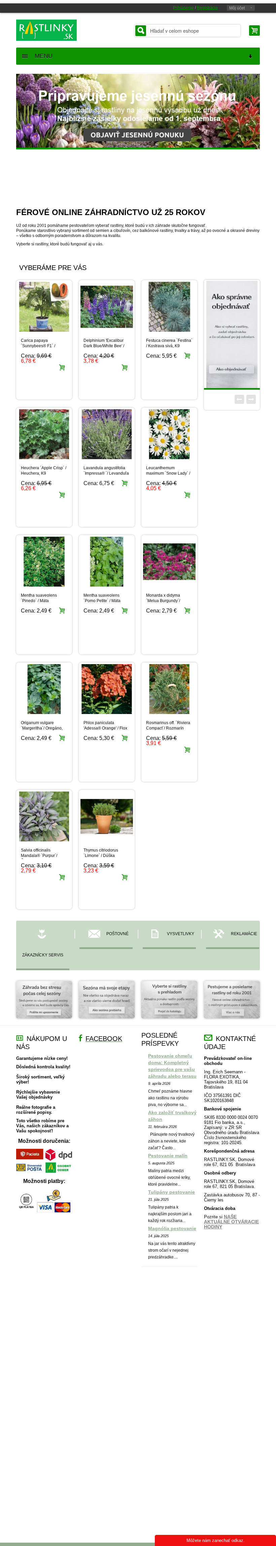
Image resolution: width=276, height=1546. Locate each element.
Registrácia (207, 7)
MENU (41, 56)
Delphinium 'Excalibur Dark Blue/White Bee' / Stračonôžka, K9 (103, 346)
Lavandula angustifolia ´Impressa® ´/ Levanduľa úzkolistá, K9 (106, 473)
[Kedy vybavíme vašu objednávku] (107, 1003)
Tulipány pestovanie (171, 1192)
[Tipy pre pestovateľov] (44, 1003)
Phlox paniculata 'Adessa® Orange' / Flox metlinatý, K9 (105, 728)
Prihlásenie (183, 7)
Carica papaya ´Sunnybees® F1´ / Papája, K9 (38, 346)
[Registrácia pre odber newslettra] (231, 334)
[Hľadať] (140, 30)
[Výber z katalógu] (169, 1003)
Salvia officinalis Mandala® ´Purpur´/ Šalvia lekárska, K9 (39, 855)
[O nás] (232, 1003)
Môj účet (237, 8)
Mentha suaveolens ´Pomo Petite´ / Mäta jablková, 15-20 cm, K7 (104, 600)
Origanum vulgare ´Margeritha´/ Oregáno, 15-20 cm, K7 (42, 728)
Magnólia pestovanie (172, 1228)
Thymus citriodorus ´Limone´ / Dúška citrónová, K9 (100, 855)
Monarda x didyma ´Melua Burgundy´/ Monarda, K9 (163, 600)
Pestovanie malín (167, 1155)
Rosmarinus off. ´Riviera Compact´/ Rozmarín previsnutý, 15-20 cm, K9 (168, 728)
